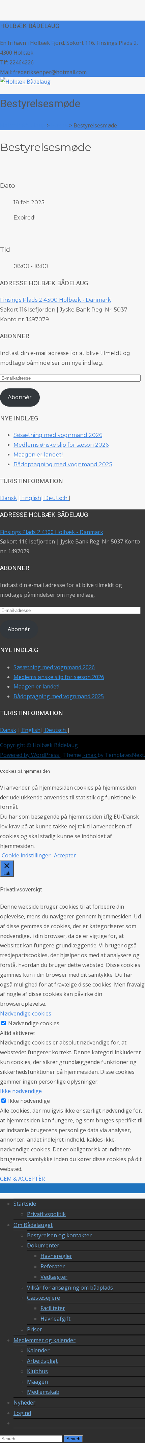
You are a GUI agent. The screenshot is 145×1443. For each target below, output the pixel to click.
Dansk (8, 498)
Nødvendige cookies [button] (25, 1013)
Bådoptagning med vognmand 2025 (62, 464)
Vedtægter (53, 1276)
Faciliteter (52, 1308)
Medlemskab (43, 1391)
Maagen (37, 1381)
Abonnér (20, 397)
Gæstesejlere (43, 1297)
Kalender (38, 1350)
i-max (89, 755)
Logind (22, 1413)
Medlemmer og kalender (44, 1340)
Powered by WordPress (30, 755)
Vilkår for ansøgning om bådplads (70, 1287)
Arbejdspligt (42, 1360)
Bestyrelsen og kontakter (59, 1235)
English (30, 498)
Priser (34, 1329)
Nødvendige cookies (33, 1023)
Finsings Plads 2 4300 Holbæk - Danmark (55, 300)
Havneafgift (55, 1318)
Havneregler (56, 1256)
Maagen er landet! (38, 454)
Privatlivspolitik (46, 1214)
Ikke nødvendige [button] (21, 1091)
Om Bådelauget (33, 1225)
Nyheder (24, 1402)
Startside (24, 1203)
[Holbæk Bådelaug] (25, 81)
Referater (52, 1266)
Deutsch (56, 498)
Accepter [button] (65, 855)
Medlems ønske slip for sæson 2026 (61, 445)
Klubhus (37, 1371)
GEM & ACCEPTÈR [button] (22, 1178)
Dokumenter (43, 1245)
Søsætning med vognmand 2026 (57, 435)
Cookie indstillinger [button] (26, 855)
